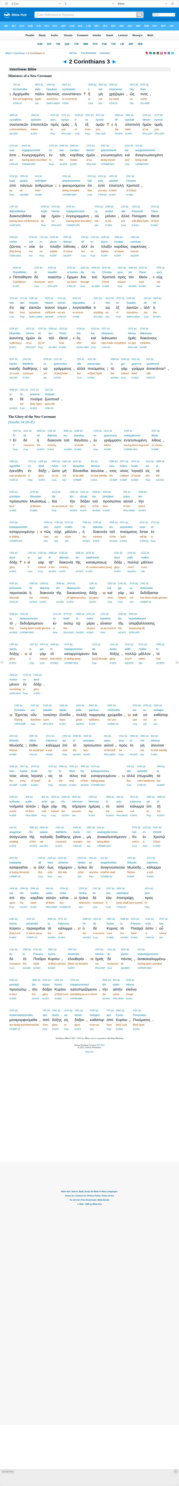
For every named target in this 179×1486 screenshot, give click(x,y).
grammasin (110, 435)
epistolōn (36, 119)
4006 (15, 267)
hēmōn (146, 119)
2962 (11, 919)
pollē (78, 709)
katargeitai (15, 862)
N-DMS (156, 846)
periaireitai (32, 923)
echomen (72, 272)
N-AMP (143, 347)
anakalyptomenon (107, 831)
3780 (56, 522)
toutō (66, 618)
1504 (128, 980)
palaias (44, 831)
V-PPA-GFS (134, 632)
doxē (41, 465)
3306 (11, 675)
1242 (25, 359)
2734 (72, 980)
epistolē (129, 119)
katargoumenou (100, 770)
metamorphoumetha (21, 1015)
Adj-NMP (49, 317)
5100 (142, 84)
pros (53, 119)
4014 (28, 919)
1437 (108, 888)
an (90, 862)
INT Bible (101, 1045)
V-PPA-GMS (15, 256)
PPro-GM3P (31, 815)
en (50, 150)
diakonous (146, 333)
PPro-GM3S (129, 510)
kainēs (13, 363)
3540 (11, 797)
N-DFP (73, 164)
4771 (63, 115)
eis (147, 465)
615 (148, 359)
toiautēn (52, 272)
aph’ (22, 302)
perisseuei (15, 587)
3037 (154, 431)
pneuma (35, 394)
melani (109, 211)
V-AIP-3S (13, 480)
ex (86, 119)
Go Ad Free (7, 1471)
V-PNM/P (77, 480)
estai (142, 526)
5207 (122, 461)
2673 (11, 522)
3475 (32, 492)
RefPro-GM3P (35, 317)
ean (108, 892)
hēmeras (94, 801)
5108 (50, 267)
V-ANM (76, 317)
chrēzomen (115, 89)
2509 (156, 705)
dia (82, 272)
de (35, 272)
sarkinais (136, 241)
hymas (65, 119)
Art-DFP (63, 164)
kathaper (159, 709)
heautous (52, 89)
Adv (37, 103)
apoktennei (152, 363)
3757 (161, 919)
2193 (50, 858)
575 (22, 298)
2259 (80, 858)
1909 (64, 736)
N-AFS (16, 286)
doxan (83, 496)
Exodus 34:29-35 (21, 422)
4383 (11, 492)
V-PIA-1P (113, 103)
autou (126, 496)
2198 (11, 237)
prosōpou (108, 496)
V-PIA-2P (13, 164)
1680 (61, 705)
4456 (139, 766)
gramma (136, 363)
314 (137, 145)
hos (79, 333)
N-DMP (155, 449)
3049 (75, 298)
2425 (47, 298)
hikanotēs (14, 333)
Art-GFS (79, 571)
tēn (71, 496)
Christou (131, 180)
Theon (142, 272)
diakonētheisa (17, 211)
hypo (12, 180)
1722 (51, 145)
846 (125, 492)
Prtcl (91, 876)
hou (161, 923)
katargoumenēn (18, 526)
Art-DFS (52, 571)
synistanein (68, 89)
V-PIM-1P (17, 103)
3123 (67, 522)
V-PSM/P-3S (106, 876)
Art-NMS (87, 937)
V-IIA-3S (33, 754)
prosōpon (14, 496)
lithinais (67, 241)
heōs (50, 862)
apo (45, 1015)
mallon (68, 526)
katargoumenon (73, 648)
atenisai (95, 465)
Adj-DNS (131, 571)
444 (37, 176)
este (11, 150)
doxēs (12, 648)
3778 (65, 614)
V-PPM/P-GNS (98, 785)
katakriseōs (92, 557)
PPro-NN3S (122, 815)
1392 (142, 583)
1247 (11, 206)
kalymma (51, 740)
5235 (131, 614)
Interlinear (19, 53)
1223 (83, 267)
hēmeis (99, 954)
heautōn (33, 302)
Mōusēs (14, 740)
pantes (124, 954)
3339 (11, 1010)
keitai (63, 892)
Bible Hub (89, 1052)
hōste (55, 465)
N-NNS (135, 378)
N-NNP (12, 815)
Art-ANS (160, 480)
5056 (71, 766)
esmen (61, 302)
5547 (128, 176)
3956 (22, 176)
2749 (62, 888)
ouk (31, 241)
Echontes (19, 709)
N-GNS (57, 378)
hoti (90, 180)
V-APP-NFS (14, 225)
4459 (46, 522)
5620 (54, 461)
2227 (47, 390)
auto (118, 801)
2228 (90, 84)
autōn (29, 801)
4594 (74, 797)
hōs (132, 89)
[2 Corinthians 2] (4, 670)
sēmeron (77, 801)
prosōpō (14, 984)
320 (11, 827)
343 (99, 827)
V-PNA (65, 103)
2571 (48, 736)
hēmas (132, 333)
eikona (130, 984)
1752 (102, 614)
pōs (46, 526)
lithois (155, 435)
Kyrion (13, 923)
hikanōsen (107, 333)
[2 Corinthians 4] (174, 670)
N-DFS (41, 480)
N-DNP (107, 449)
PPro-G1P (147, 134)
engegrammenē (31, 150)
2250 (91, 797)
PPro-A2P (66, 134)
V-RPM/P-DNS (144, 968)
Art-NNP (160, 785)
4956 (11, 115)
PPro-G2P (100, 134)
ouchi (57, 526)
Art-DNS (80, 632)
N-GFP (34, 134)
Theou (154, 211)
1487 (15, 431)
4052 (11, 583)
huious (123, 465)
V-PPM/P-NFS (107, 164)
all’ (82, 241)
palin (37, 89)
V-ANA (94, 480)
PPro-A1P (133, 347)
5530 (110, 705)
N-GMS (129, 195)
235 (123, 206)
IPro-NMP (145, 103)
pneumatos (94, 363)
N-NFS (128, 134)
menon (13, 679)
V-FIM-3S (144, 541)
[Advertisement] (89, 1139)
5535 (111, 84)
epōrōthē (142, 770)
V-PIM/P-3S (14, 876)
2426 (11, 328)
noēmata (14, 801)
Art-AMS (132, 286)
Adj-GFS (13, 378)
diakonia (52, 435)
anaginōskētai (108, 862)
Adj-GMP (24, 195)
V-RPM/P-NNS (27, 632)
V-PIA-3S (150, 378)
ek (39, 333)
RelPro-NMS (83, 347)
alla (123, 211)
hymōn (100, 119)
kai (126, 150)
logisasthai (79, 302)
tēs (77, 557)
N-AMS (142, 286)
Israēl (134, 465)
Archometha (20, 89)
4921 (64, 84)
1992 (33, 115)
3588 (117, 115)
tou (93, 272)
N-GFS (26, 378)
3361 (101, 84)
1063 (123, 359)
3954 (91, 705)
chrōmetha (114, 709)
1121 (56, 359)
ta (158, 770)
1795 (126, 431)
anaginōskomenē (145, 150)
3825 (37, 84)
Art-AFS (73, 510)
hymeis (159, 119)
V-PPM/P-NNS (71, 663)
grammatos (60, 363)
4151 (134, 206)
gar (123, 363)
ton (130, 272)
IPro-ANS (98, 317)
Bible (8, 53)
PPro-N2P (159, 134)
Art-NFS (118, 134)
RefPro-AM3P (53, 103)
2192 (69, 267)
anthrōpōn (40, 180)
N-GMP (38, 195)
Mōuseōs (35, 496)
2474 (133, 461)
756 (15, 84)
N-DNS (108, 225)
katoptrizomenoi (79, 984)
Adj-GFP (13, 134)
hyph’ (44, 211)
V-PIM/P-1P (113, 724)
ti (94, 302)
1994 (119, 888)
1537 (87, 115)
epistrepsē (122, 892)
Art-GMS (96, 286)
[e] (18, 84)
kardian (34, 892)
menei (76, 831)
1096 (11, 461)
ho (84, 923)
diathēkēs (28, 363)
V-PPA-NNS (15, 693)
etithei (32, 740)
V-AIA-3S (106, 347)
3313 (89, 614)
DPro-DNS (68, 632)
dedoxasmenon (29, 618)
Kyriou (51, 954)
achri (44, 801)
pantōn (24, 180)
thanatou (79, 435)
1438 (49, 84)
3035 (65, 237)
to (112, 363)
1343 (69, 583)
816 (92, 461)
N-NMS (12, 754)
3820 (42, 827)
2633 (88, 553)
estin (148, 923)
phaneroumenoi (71, 180)
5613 (132, 84)
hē (116, 119)
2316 (153, 206)
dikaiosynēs (73, 587)
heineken (105, 618)
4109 (52, 237)
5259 (11, 176)
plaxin (53, 241)
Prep (53, 134)
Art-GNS (96, 510)
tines (143, 89)
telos (72, 770)
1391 (40, 461)
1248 (49, 431)
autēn (116, 984)
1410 (75, 461)
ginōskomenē (108, 150)
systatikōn (15, 119)
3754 (90, 176)
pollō (130, 557)
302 (91, 858)
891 (43, 797)
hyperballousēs (137, 618)
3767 (33, 705)
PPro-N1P (100, 968)
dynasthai (78, 465)
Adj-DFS (80, 724)
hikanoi (49, 302)
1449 (24, 145)
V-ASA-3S (121, 907)
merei (90, 618)
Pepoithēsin (19, 272)
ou (96, 211)
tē (50, 557)
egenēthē (14, 465)
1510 (11, 145)
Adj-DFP (67, 256)
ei (29, 557)
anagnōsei (15, 831)
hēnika (81, 862)
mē (100, 89)
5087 (31, 736)
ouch (159, 272)
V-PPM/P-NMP (69, 195)
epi (64, 740)
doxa (117, 557)
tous (111, 465)
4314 (53, 115)
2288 (76, 431)
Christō (157, 831)
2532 (127, 145)
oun (33, 709)
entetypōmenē (132, 435)
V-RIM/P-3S (145, 602)
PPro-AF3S (118, 998)
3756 (97, 206)
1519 (148, 461)
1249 (142, 328)
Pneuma (135, 923)
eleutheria (73, 954)
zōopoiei (49, 394)
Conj (90, 103)
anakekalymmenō (148, 954)
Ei (14, 435)
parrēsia (93, 709)
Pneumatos (139, 1015)
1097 (103, 145)
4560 (133, 237)
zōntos (13, 241)
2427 (104, 328)
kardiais (74, 150)
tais (62, 150)
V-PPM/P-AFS (16, 541)
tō (77, 618)
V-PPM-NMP (76, 998)
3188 (107, 206)
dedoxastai (146, 587)
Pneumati (137, 211)
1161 (36, 267)
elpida (62, 709)
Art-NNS (115, 378)
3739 (79, 328)
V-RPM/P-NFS (28, 164)
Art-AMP (113, 480)
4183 (129, 553)
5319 (64, 176)
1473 (144, 115)
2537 (11, 359)
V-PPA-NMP (20, 724)
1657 (70, 949)
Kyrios (110, 923)
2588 (72, 145)
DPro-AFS (52, 286)
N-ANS (12, 510)
